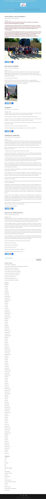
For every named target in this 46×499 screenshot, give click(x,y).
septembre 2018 (8, 432)
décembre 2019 (7, 407)
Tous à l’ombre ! (7, 264)
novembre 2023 (7, 332)
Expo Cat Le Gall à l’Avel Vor (14, 213)
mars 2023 (6, 344)
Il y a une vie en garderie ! (9, 274)
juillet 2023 (7, 337)
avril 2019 (6, 420)
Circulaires (6, 462)
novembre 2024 (7, 313)
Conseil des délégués (8, 468)
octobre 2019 (7, 410)
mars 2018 (6, 441)
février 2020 (7, 403)
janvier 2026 (7, 294)
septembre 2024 (8, 317)
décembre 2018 (7, 427)
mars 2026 (6, 291)
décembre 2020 (7, 388)
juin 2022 (6, 359)
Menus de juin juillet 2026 (9, 280)
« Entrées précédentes (9, 258)
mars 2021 (6, 383)
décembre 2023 (7, 330)
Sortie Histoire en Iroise (9, 268)
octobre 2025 (7, 298)
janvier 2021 (7, 386)
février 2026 (7, 293)
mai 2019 (6, 419)
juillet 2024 (7, 318)
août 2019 (6, 414)
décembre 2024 (7, 311)
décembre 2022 (7, 349)
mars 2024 (6, 325)
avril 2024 (6, 323)
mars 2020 (6, 402)
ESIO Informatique (26, 497)
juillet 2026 (7, 284)
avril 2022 (6, 363)
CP (5, 469)
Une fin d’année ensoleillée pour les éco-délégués (13, 266)
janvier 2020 (7, 405)
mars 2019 (6, 422)
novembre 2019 (7, 409)
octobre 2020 (7, 391)
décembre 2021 (7, 369)
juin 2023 (6, 339)
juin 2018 (6, 436)
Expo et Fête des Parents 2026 (10, 271)
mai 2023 (6, 340)
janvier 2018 (7, 444)
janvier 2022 (7, 368)
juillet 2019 (7, 415)
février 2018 (7, 443)
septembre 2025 (8, 299)
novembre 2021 (7, 371)
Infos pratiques (7, 476)
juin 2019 (6, 417)
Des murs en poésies (12, 66)
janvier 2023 (7, 347)
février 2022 (7, 366)
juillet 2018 (7, 434)
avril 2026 (6, 289)
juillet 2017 (7, 449)
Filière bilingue (7, 471)
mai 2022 (6, 361)
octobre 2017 (7, 448)
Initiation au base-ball (12, 135)
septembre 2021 (8, 374)
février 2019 (7, 424)
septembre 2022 (8, 354)
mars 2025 (6, 308)
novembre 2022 (7, 351)
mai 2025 (6, 305)
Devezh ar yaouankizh (9, 278)
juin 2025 (6, 303)
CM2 (11, 18)
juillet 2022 (7, 357)
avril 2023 (6, 342)
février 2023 (7, 345)
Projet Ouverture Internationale (10, 488)
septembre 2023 (8, 335)
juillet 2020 (7, 397)
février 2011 (7, 453)
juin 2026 (6, 286)
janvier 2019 (7, 426)
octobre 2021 (7, 373)
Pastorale (6, 483)
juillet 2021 (7, 376)
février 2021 (7, 385)
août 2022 (6, 356)
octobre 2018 (7, 431)
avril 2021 (6, 381)
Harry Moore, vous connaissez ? (15, 16)
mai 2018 (6, 437)
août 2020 (6, 395)
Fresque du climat (8, 276)
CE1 (11, 137)
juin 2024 (6, 320)
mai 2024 (6, 322)
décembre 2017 (7, 446)
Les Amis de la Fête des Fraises (10, 481)
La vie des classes (15, 18)
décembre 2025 (7, 296)
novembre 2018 (7, 429)
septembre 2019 (8, 412)
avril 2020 (6, 400)
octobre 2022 (7, 352)
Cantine (6, 457)
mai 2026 (6, 288)
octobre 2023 (7, 334)
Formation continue (8, 473)
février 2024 (7, 327)
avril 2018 (6, 439)
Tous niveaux (7, 490)
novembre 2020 (7, 390)
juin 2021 (6, 378)
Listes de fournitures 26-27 (9, 269)
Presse (6, 485)
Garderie (6, 474)
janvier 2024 (7, 328)
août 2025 (6, 301)
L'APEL (6, 478)
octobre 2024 (7, 315)
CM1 (11, 68)
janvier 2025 (7, 310)
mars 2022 (6, 364)
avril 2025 (6, 306)
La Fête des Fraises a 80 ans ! (10, 273)
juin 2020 (6, 398)
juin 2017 (6, 451)
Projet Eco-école (8, 486)
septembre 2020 (8, 393)
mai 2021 (6, 380)
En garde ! (8, 107)
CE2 (11, 109)
